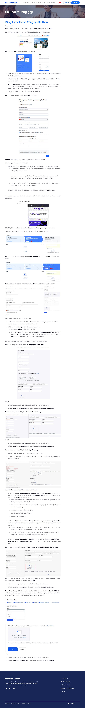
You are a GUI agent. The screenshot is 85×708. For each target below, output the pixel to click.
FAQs (48, 2)
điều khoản (7, 703)
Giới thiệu (53, 2)
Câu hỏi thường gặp (19, 12)
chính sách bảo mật (15, 703)
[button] (60, 2)
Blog (45, 2)
